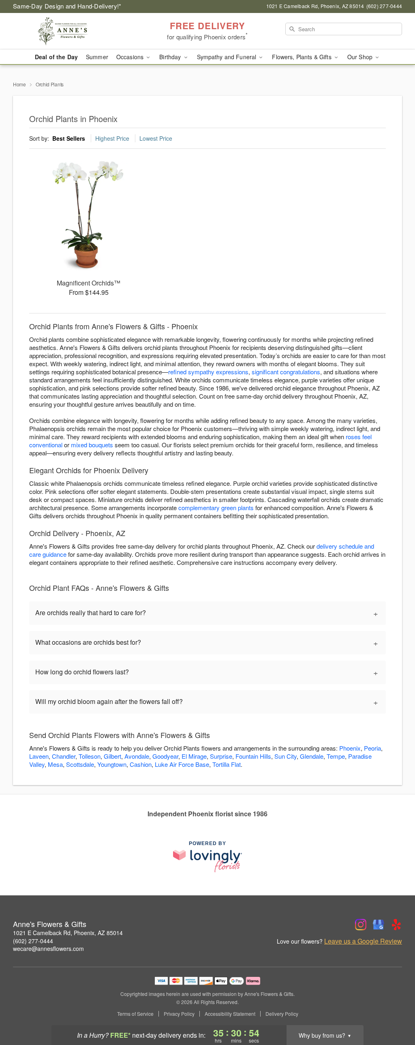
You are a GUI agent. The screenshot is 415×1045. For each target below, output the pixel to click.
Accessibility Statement (230, 1013)
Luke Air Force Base (182, 764)
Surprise (221, 756)
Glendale (311, 756)
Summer (97, 57)
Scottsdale (80, 764)
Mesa (55, 764)
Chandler (63, 756)
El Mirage (194, 756)
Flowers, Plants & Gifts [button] (302, 57)
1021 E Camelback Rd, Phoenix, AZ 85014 (68, 933)
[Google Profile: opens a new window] (378, 924)
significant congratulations (286, 371)
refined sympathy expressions (208, 371)
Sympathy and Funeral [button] (227, 57)
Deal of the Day (56, 57)
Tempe (336, 756)
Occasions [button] (130, 57)
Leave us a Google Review (363, 941)
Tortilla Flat (226, 764)
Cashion (141, 764)
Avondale (136, 756)
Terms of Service (135, 1013)
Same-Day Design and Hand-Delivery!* (67, 6)
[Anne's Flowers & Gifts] (71, 31)
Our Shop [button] (360, 57)
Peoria (372, 748)
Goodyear (165, 756)
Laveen (39, 756)
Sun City (285, 756)
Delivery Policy (281, 1013)
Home (19, 84)
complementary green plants (216, 507)
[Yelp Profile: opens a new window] (396, 924)
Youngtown (111, 764)
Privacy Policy (179, 1013)
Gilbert (112, 756)
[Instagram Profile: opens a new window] (360, 924)
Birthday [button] (170, 57)
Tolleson (90, 756)
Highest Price (112, 138)
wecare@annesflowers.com (48, 948)
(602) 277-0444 (33, 941)
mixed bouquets (92, 444)
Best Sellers (68, 138)
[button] (394, 1010)
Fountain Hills (253, 756)
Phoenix (350, 748)
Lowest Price (155, 138)
